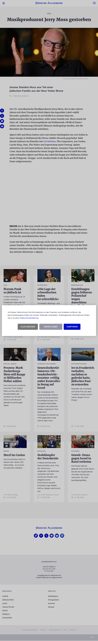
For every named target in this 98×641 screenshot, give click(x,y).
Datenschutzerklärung (29, 318)
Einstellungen (50, 327)
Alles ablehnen (28, 327)
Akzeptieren (72, 327)
